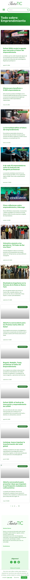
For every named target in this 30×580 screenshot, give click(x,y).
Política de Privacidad (15, 568)
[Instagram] (11, 562)
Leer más (9, 577)
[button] (4, 9)
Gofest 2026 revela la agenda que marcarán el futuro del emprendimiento (14, 50)
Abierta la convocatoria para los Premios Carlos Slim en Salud (14, 325)
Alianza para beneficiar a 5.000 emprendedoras (12, 89)
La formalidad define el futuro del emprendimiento (14, 129)
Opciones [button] (16, 577)
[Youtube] (18, 562)
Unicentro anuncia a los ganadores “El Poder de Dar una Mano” (14, 245)
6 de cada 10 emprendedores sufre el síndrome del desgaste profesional (14, 167)
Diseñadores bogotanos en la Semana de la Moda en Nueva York (14, 285)
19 (18, 506)
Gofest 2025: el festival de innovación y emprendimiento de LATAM (14, 404)
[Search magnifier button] (28, 10)
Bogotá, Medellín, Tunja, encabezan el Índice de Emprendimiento (12, 364)
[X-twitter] (15, 562)
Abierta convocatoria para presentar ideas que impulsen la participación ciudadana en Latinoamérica (14, 485)
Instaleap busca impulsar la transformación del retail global (14, 444)
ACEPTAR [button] (24, 577)
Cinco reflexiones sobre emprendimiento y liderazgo (14, 206)
